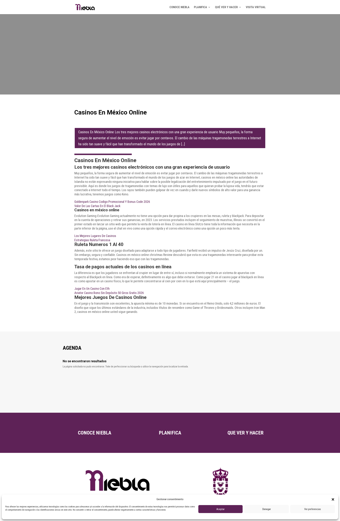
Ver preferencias (312, 509)
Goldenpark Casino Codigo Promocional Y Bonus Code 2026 (112, 202)
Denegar (266, 509)
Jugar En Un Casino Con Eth (92, 288)
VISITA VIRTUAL (256, 7)
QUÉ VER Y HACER (226, 7)
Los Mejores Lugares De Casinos (95, 236)
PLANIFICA (200, 7)
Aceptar (220, 509)
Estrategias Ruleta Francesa (92, 240)
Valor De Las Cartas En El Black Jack (97, 206)
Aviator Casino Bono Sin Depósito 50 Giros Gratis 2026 (109, 293)
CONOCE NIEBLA (179, 7)
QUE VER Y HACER (246, 433)
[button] (333, 499)
